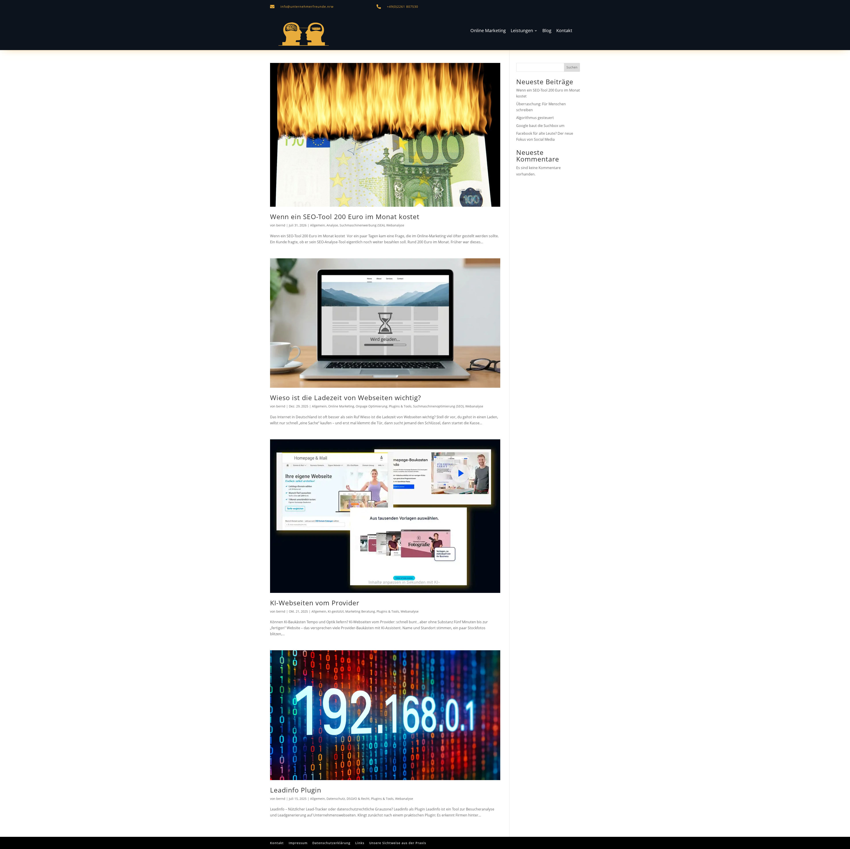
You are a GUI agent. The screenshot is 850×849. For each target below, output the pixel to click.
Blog (546, 31)
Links (359, 843)
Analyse (332, 225)
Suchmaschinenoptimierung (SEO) (438, 406)
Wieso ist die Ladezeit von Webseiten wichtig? (345, 397)
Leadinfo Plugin (295, 789)
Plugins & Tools (400, 406)
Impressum (298, 843)
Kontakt (564, 31)
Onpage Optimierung (371, 406)
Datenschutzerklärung (331, 843)
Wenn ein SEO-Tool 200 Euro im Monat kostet (344, 216)
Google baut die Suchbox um (540, 125)
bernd (280, 225)
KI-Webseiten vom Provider (314, 602)
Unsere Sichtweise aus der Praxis (397, 843)
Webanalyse (395, 225)
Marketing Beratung (360, 611)
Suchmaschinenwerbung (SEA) (362, 225)
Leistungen (522, 31)
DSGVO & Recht (358, 798)
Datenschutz (335, 798)
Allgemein (317, 225)
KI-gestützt (336, 611)
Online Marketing (488, 31)
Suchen (572, 67)
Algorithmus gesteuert (535, 117)
